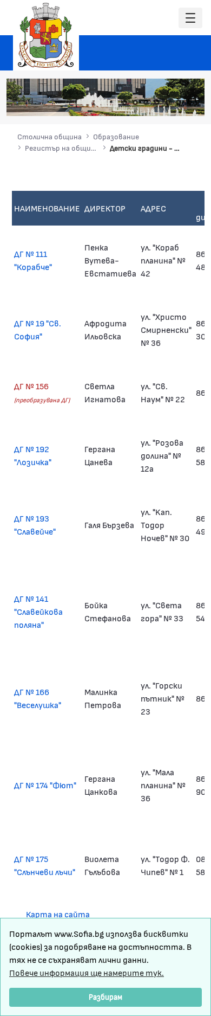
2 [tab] (135, 102)
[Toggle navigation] (190, 18)
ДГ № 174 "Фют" (45, 785)
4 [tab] (157, 102)
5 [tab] (167, 102)
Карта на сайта (58, 914)
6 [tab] (178, 102)
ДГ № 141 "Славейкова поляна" (38, 611)
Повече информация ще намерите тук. (86, 972)
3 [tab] (146, 102)
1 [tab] (124, 102)
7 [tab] (189, 102)
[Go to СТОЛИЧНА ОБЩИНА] (46, 35)
